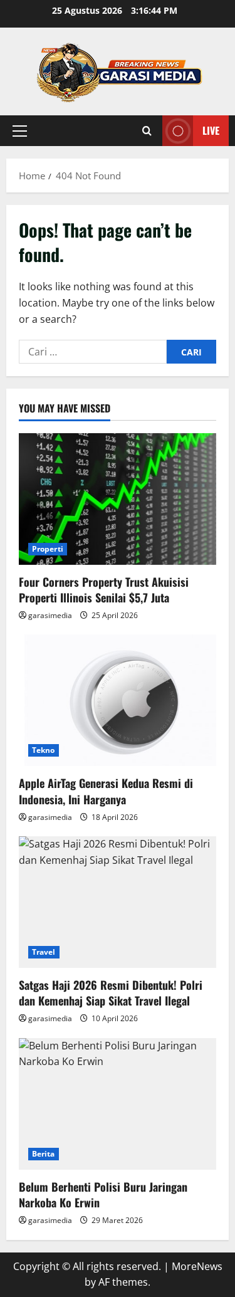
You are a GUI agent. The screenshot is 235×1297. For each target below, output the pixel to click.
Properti (47, 548)
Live (210, 130)
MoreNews (197, 1266)
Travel (44, 952)
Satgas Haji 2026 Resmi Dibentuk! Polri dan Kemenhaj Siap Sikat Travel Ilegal (110, 993)
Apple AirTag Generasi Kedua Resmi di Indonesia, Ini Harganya (106, 791)
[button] (19, 131)
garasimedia (50, 615)
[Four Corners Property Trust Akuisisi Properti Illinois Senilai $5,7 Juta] (117, 499)
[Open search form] (147, 130)
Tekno (43, 750)
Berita (43, 1153)
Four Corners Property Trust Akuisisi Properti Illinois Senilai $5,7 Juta (104, 590)
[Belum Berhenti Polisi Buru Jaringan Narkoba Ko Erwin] (117, 1104)
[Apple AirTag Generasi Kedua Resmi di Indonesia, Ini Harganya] (117, 700)
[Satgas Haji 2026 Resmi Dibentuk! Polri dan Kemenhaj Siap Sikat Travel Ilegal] (117, 902)
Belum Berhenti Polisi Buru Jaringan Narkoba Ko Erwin (103, 1194)
